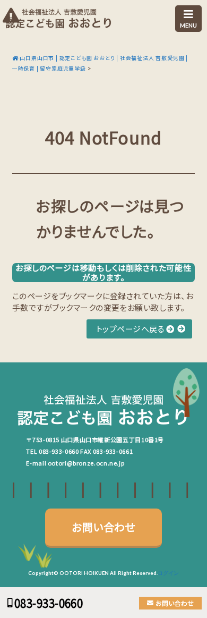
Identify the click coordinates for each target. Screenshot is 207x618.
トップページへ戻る (131, 328)
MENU (188, 25)
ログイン (168, 573)
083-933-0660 (59, 451)
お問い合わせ (103, 527)
